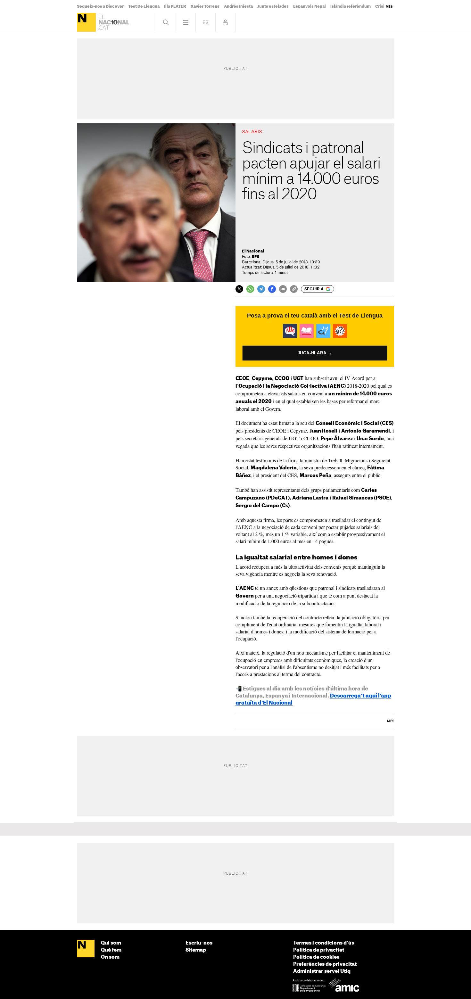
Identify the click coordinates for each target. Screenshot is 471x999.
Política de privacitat (318, 950)
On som (110, 957)
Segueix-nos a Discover (100, 6)
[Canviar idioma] (205, 22)
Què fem (111, 950)
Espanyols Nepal (309, 6)
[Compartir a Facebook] (272, 289)
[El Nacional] (86, 22)
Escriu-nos (199, 943)
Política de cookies (316, 957)
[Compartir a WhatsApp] (250, 289)
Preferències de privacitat (325, 964)
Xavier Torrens (205, 6)
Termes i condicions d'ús (323, 943)
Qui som (111, 943)
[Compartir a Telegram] (261, 289)
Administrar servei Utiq (322, 971)
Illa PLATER (175, 6)
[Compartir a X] (239, 289)
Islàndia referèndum (350, 6)
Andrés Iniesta (238, 6)
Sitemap (196, 950)
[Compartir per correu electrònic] (283, 289)
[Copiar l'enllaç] (294, 289)
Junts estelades (273, 6)
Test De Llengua (144, 6)
